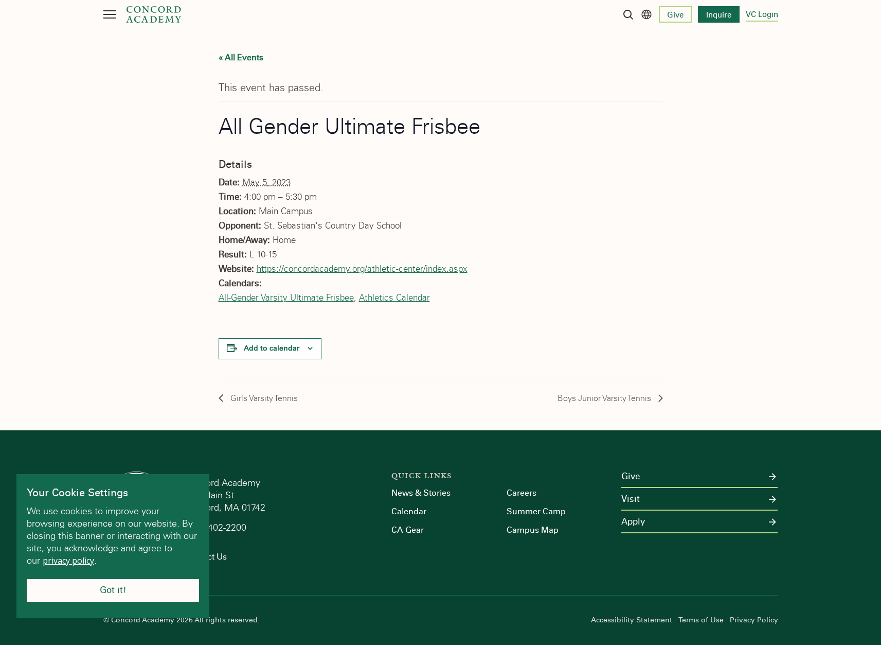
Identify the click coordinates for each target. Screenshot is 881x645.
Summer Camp (536, 511)
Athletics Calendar (394, 297)
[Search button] (628, 14)
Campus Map (533, 530)
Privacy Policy (754, 620)
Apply (633, 522)
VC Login (762, 14)
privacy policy (68, 560)
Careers (521, 493)
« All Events (241, 57)
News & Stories (421, 493)
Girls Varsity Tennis (263, 398)
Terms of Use (701, 620)
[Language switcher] (646, 14)
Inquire (718, 15)
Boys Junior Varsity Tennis (605, 398)
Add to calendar (271, 348)
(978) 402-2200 (217, 527)
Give (675, 15)
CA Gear (407, 530)
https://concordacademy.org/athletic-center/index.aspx (362, 269)
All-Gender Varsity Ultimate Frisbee (286, 297)
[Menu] (109, 14)
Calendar (408, 511)
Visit (630, 499)
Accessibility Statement (631, 620)
